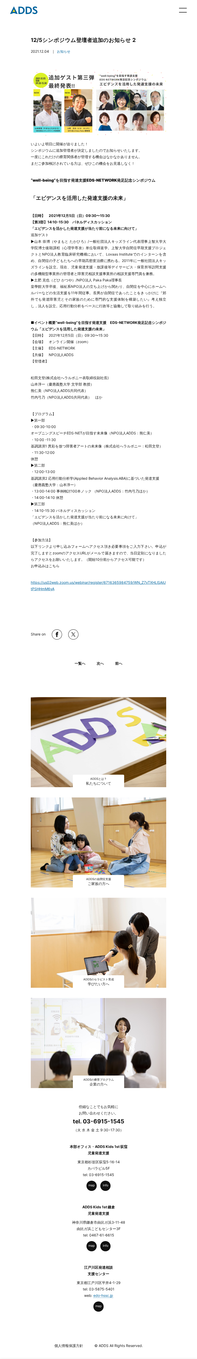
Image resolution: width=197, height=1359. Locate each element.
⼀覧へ (80, 663)
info (105, 1185)
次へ (100, 663)
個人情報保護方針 (68, 1345)
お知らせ (63, 51)
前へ (118, 663)
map (91, 1185)
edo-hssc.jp (103, 1295)
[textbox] (98, 605)
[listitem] (98, 225)
